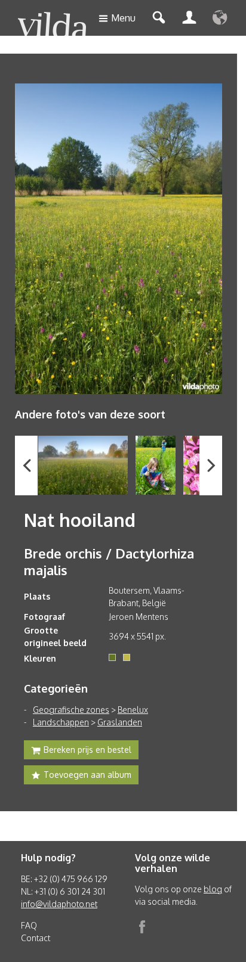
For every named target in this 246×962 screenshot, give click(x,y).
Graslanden (119, 722)
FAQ (29, 925)
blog (213, 889)
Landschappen (61, 722)
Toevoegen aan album (87, 774)
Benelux (133, 710)
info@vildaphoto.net (59, 904)
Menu (123, 18)
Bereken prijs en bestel (87, 749)
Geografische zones (71, 710)
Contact (35, 938)
